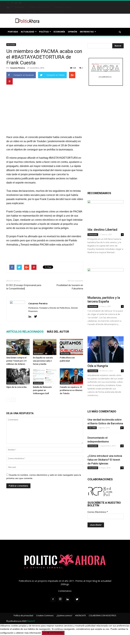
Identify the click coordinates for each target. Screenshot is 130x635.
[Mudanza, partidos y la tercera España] (106, 281)
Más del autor (58, 331)
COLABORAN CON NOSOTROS (51, 11)
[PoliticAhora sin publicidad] (71, 347)
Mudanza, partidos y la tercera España (104, 299)
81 (122, 428)
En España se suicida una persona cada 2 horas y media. (43, 360)
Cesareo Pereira (17, 68)
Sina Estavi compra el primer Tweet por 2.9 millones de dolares (16, 360)
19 (122, 468)
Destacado (92, 234)
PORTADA (13, 31)
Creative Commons (44, 615)
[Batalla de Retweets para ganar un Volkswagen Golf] (44, 376)
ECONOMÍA (59, 31)
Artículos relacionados (25, 331)
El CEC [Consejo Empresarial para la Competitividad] (23, 287)
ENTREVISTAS (87, 31)
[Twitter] (20, 3)
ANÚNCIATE (31, 11)
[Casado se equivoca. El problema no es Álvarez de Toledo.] (71, 376)
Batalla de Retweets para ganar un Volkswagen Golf (42, 390)
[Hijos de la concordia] (18, 376)
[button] (120, 32)
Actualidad (11, 44)
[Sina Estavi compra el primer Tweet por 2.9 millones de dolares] (18, 347)
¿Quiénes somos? (13, 11)
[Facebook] (8, 3)
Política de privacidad (23, 615)
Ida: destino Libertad (102, 229)
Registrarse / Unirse (63, 7)
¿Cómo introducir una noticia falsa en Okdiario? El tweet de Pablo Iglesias (105, 459)
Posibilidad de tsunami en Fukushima (70, 287)
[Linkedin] (16, 3)
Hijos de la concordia (16, 387)
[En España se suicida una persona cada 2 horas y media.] (44, 347)
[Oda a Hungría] (106, 349)
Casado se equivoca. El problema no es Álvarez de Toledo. (71, 390)
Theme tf (31, 621)
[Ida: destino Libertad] (106, 213)
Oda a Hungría (98, 366)
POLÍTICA (44, 31)
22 (122, 446)
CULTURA (92, 428)
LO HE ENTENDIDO (53, 633)
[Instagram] (12, 3)
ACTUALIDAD (27, 31)
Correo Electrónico (98, 512)
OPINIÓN (72, 31)
